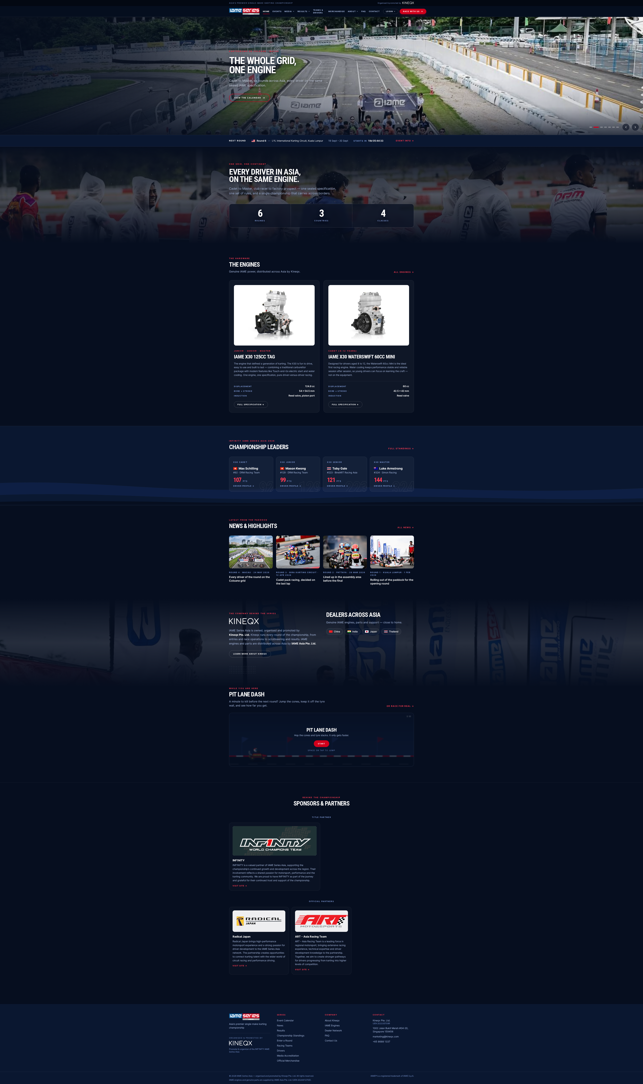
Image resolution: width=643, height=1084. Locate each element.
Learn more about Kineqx (250, 654)
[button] (321, 739)
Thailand (393, 631)
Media (288, 11)
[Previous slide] (626, 127)
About (352, 11)
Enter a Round (284, 1040)
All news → (406, 527)
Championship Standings (290, 1035)
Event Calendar (285, 1020)
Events (277, 11)
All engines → (404, 272)
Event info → (405, 140)
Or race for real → (400, 706)
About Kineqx (332, 1020)
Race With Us (411, 11)
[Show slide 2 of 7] (594, 127)
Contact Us (331, 1040)
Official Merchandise (288, 1060)
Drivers (281, 1050)
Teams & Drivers (318, 11)
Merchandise (336, 11)
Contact (374, 11)
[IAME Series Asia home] (244, 11)
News (280, 1025)
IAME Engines (332, 1025)
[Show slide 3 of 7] (598, 127)
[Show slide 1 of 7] (590, 127)
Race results (243, 98)
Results (302, 11)
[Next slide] (635, 127)
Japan (373, 631)
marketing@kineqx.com (386, 1036)
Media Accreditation (288, 1055)
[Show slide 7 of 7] (617, 127)
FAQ (363, 11)
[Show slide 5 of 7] (609, 127)
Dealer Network (333, 1030)
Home (266, 11)
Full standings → (401, 448)
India (355, 631)
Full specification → (250, 404)
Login (389, 11)
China (337, 631)
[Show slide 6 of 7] (613, 127)
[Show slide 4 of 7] (604, 127)
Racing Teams (284, 1045)
